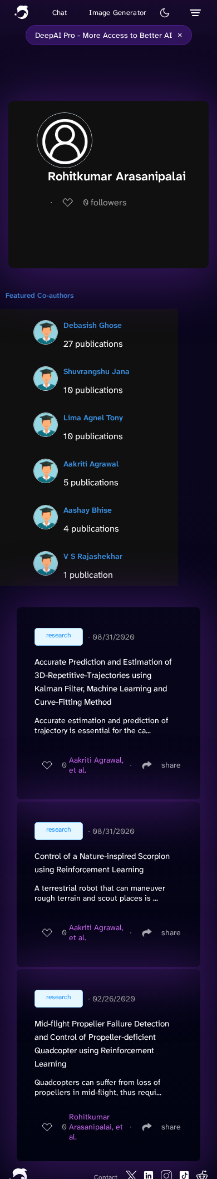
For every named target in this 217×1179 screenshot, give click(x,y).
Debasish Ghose (92, 325)
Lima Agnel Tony (93, 417)
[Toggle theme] (165, 13)
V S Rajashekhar (92, 556)
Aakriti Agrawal (91, 464)
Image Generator (117, 12)
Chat (59, 12)
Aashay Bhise (87, 510)
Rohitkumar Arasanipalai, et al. (96, 1127)
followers (105, 202)
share (171, 765)
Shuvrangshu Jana (96, 371)
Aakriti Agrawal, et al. (96, 765)
